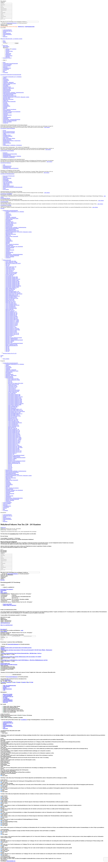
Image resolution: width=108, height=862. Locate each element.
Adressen (7, 52)
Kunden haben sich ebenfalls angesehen (23, 647)
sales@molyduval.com (5, 622)
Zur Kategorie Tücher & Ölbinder (7, 150)
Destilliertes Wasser (7, 135)
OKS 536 (7, 265)
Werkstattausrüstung (7, 505)
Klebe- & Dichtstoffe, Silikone (9, 138)
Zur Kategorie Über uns (5, 198)
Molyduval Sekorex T (10, 335)
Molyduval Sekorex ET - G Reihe (12, 320)
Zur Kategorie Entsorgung (5, 162)
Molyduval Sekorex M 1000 (11, 330)
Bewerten (2, 579)
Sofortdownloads (9, 55)
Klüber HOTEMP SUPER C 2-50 (12, 291)
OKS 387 (7, 351)
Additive (4, 77)
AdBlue (4, 133)
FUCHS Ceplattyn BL (10, 274)
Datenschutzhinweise (10, 860)
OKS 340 (7, 346)
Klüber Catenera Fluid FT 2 (11, 288)
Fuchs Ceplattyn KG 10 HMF (11, 262)
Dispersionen (5, 79)
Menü (4, 40)
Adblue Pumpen (6, 183)
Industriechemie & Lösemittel (9, 132)
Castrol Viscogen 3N (10, 270)
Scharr (4, 144)
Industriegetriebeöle (7, 86)
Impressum (5, 36)
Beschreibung (3, 589)
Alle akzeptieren (4, 859)
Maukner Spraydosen (7, 139)
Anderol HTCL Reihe (10, 267)
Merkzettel (8, 56)
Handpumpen (5, 179)
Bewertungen (10, 589)
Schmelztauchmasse (7, 142)
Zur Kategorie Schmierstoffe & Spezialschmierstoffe (10, 74)
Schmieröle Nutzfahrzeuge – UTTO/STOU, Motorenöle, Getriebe (16, 97)
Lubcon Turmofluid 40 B (10, 306)
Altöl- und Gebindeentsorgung (9, 685)
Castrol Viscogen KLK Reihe (11, 272)
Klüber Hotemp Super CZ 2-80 (12, 294)
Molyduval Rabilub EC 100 (11, 311)
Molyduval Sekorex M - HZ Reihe (12, 328)
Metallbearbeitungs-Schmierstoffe (9, 95)
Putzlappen (5, 152)
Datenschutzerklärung (7, 34)
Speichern (3, 646)
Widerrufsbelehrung (7, 33)
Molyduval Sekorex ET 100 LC (12, 323)
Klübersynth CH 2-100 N (11, 301)
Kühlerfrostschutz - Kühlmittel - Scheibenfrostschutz (13, 92)
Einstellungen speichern (5, 856)
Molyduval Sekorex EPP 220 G (12, 318)
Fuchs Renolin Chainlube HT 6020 (12, 284)
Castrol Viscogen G (9, 271)
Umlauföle (5, 116)
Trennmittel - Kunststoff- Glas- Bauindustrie (11, 111)
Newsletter (5, 697)
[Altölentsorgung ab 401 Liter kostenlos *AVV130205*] (9, 656)
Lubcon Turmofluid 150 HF (11, 303)
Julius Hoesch (5, 137)
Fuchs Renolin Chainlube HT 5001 (12, 282)
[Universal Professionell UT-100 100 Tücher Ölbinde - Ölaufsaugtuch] (11, 649)
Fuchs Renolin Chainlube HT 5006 (12, 283)
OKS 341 (7, 347)
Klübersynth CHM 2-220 (11, 302)
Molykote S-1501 (9, 342)
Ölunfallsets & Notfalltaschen (9, 157)
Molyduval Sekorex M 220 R (11, 332)
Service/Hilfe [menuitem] (6, 32)
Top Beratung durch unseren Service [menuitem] (15, 709)
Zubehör (2, 647)
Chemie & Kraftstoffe (7, 502)
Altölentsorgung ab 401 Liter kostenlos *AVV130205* (29, 656)
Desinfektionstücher (7, 155)
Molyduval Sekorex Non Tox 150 (12, 333)
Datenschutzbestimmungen (13, 644)
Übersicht (7, 50)
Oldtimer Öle (5, 100)
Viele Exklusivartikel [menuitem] (11, 712)
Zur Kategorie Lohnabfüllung (6, 193)
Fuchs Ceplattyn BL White (11, 261)
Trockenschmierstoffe (7, 112)
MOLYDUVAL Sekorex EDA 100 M (13, 263)
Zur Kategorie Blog (4, 201)
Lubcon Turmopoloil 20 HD (11, 308)
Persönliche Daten (9, 51)
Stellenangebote (6, 686)
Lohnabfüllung (6, 507)
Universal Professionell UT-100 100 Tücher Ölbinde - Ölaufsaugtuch (37, 649)
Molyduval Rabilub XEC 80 (11, 315)
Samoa (4, 188)
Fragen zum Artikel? (7, 604)
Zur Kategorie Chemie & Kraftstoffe (7, 128)
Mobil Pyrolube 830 (9, 309)
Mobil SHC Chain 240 (10, 310)
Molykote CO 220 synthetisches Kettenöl (14, 337)
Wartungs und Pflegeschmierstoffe (9, 120)
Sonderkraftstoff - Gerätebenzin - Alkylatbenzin (12, 145)
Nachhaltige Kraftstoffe (7, 136)
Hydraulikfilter (6, 180)
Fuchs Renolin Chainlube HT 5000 (12, 281)
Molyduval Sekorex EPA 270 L (12, 317)
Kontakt (4, 32)
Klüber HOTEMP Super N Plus (12, 298)
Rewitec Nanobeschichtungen (9, 131)
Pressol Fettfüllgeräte (7, 178)
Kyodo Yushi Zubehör (7, 181)
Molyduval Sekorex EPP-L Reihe (12, 319)
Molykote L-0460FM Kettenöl (12, 338)
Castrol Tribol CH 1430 (10, 269)
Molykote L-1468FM (10, 341)
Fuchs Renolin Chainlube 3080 (12, 278)
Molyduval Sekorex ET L (11, 326)
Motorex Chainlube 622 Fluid (11, 344)
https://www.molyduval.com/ (6, 625)
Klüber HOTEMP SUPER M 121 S (13, 296)
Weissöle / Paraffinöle (7, 121)
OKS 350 (7, 348)
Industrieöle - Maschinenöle (8, 88)
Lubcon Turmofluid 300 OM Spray (12, 305)
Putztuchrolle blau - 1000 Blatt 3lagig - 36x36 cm (31, 653)
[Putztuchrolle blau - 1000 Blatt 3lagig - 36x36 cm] (10, 653)
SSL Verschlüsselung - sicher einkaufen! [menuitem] (15, 710)
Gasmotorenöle (6, 80)
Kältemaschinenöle (6, 89)
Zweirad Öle (5, 122)
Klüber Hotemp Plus (10, 290)
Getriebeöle (5, 81)
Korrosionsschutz (6, 91)
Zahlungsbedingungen (7, 699)
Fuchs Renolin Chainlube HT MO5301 (13, 285)
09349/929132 (8, 680)
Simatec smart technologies (8, 186)
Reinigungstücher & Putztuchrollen (10, 153)
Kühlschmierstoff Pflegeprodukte (9, 93)
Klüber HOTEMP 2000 (10, 289)
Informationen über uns (7, 31)
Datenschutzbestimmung (12, 23)
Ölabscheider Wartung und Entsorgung (10, 168)
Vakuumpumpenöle (7, 117)
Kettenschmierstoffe (7, 90)
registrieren (14, 48)
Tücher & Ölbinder (7, 503)
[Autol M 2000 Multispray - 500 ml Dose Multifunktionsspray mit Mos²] (9, 660)
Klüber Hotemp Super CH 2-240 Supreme (14, 293)
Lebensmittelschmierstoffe (8, 94)
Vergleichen (3, 577)
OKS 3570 (8, 350)
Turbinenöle (5, 113)
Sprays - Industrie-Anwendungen (9, 109)
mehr (1, 591)
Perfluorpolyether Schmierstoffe (9, 101)
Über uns (5, 508)
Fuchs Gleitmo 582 (9, 275)
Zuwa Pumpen (6, 189)
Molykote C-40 (9, 336)
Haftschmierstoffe (6, 84)
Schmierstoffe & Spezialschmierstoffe (10, 363)
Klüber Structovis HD (10, 299)
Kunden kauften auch (9, 647)
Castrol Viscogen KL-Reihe (11, 273)
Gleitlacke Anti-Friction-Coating (9, 83)
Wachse (4, 130)
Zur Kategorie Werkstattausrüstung (7, 173)
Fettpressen (5, 177)
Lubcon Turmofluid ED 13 (11, 307)
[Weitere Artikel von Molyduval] (3, 527)
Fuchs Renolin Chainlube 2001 (12, 276)
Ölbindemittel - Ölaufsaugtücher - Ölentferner (12, 156)
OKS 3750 (8, 264)
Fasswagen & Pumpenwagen (8, 175)
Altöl (4, 164)
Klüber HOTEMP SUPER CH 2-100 (13, 292)
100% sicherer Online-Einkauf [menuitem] (13, 706)
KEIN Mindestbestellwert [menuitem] (12, 707)
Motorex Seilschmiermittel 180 (12, 345)
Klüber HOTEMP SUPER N (11, 297)
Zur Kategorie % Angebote (5, 205)
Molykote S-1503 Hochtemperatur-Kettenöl (14, 343)
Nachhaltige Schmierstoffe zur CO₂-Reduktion (12, 76)
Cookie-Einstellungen (7, 29)
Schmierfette (5, 103)
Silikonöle (5, 108)
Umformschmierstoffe (7, 115)
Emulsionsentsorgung (7, 166)
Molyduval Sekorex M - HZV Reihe (13, 329)
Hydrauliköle (5, 85)
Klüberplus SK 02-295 (10, 300)
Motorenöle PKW (6, 98)
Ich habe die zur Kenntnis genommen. (16, 644)
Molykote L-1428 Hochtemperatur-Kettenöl (14, 339)
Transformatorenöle (7, 110)
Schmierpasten (6, 104)
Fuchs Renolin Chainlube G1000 (12, 280)
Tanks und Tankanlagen (7, 182)
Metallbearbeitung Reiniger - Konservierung (11, 140)
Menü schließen (6, 46)
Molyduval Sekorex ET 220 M (12, 324)
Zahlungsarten (8, 53)
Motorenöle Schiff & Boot (8, 99)
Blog (4, 509)
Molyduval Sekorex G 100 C (11, 327)
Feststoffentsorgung (7, 167)
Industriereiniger (6, 141)
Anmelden (8, 48)
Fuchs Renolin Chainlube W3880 (12, 287)
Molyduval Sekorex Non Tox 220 (12, 334)
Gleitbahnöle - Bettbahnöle (8, 82)
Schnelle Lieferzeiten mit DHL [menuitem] (13, 708)
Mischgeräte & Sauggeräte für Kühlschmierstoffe (12, 187)
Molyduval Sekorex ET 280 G (12, 325)
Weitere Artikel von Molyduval (9, 605)
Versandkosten (6, 698)
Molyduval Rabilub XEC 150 (11, 312)
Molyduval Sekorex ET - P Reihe (12, 321)
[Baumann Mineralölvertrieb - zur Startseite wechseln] (11, 38)
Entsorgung (5, 504)
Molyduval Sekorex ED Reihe (12, 316)
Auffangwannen (6, 184)
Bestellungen (8, 54)
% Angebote (5, 510)
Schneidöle (5, 107)
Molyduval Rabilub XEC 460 (11, 314)
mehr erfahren (47, 127)
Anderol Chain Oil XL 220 (11, 266)
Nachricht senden (4, 25)
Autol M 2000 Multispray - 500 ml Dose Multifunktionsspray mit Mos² (33, 660)
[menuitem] (55, 29)
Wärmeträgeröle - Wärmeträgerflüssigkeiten (11, 119)
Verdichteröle (5, 118)
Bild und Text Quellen (7, 694)
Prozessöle (5, 102)
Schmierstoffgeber (6, 106)
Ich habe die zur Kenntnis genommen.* (14, 23)
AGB (4, 35)
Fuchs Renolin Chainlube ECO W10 (13, 279)
